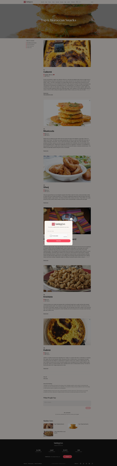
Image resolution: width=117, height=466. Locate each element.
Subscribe (58, 240)
